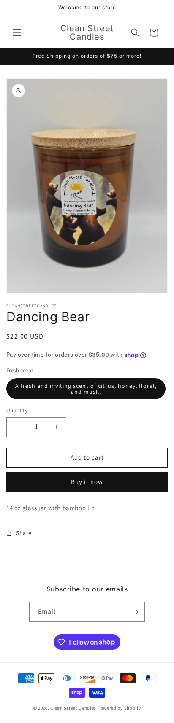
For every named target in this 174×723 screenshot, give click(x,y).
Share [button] (24, 533)
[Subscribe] (135, 612)
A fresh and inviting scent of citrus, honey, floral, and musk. (86, 388)
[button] (17, 32)
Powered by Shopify (119, 708)
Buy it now (87, 482)
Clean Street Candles (73, 708)
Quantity (16, 410)
